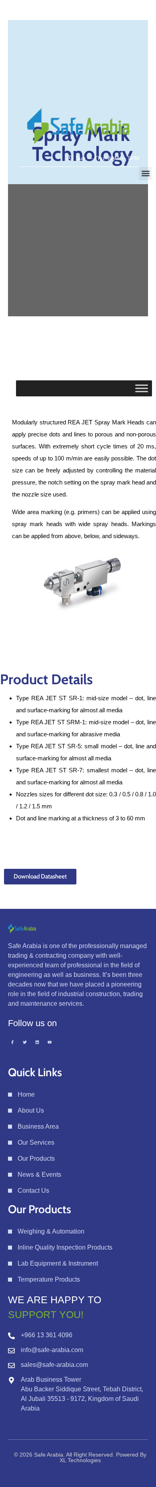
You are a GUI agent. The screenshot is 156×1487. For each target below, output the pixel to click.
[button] (145, 173)
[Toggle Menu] (141, 388)
